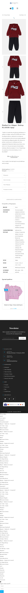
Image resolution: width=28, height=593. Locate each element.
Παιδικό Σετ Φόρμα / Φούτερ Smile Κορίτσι (13, 304)
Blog (5, 389)
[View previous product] (3, 15)
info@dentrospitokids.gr (12, 361)
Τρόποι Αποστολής (6, 179)
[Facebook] (5, 399)
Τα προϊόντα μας (7, 391)
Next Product (21, 15)
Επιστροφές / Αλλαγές (8, 374)
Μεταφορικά (5, 175)
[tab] (14, 199)
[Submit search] (2, 591)
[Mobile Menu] (17, 8)
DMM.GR (19, 411)
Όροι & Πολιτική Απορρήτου (9, 376)
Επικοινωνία (6, 387)
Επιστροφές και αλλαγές (7, 189)
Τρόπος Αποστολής (7, 371)
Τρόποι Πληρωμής (6, 184)
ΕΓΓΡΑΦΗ (22, 338)
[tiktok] (13, 399)
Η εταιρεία (6, 384)
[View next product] (25, 15)
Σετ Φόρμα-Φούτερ (10, 170)
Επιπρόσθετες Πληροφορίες (14, 199)
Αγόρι (16, 260)
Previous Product (7, 15)
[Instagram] (9, 399)
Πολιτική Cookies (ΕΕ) (8, 378)
